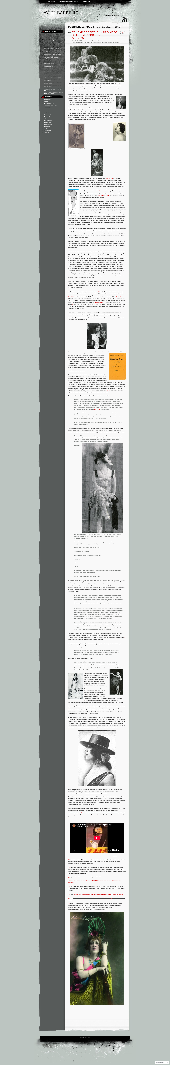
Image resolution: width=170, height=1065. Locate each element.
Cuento (45, 110)
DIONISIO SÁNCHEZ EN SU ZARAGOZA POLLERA (50, 43)
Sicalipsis (46, 128)
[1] (102, 85)
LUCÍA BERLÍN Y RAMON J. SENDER (52, 59)
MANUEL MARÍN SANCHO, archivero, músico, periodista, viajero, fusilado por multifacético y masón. (52, 62)
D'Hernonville (97, 42)
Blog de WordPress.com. (85, 1037)
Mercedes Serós (99, 302)
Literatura (46, 122)
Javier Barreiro (51, 1)
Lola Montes (97, 409)
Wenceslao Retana (103, 195)
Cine (45, 109)
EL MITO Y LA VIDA (48, 68)
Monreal (108, 390)
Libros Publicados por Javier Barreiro (68, 1)
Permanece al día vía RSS (112, 15)
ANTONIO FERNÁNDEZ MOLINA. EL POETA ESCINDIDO (52, 86)
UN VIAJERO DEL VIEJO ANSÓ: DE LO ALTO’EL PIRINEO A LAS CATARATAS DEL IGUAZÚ (53, 89)
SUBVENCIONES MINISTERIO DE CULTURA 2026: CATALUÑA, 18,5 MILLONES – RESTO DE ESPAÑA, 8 (52, 47)
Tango (45, 132)
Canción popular (47, 107)
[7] (72, 304)
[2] (96, 119)
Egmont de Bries (108, 42)
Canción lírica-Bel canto (49, 105)
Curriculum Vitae (86, 1)
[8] (124, 637)
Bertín (92, 42)
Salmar (85, 43)
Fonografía (46, 116)
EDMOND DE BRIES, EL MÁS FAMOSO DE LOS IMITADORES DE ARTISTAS (94, 35)
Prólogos (46, 126)
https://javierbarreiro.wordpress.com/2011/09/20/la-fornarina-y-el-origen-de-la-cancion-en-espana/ (98, 894)
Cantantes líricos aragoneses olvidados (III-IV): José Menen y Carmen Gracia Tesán (53, 40)
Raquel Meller (71, 296)
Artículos (46, 99)
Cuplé (45, 112)
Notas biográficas (48, 124)
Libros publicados (48, 120)
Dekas (102, 42)
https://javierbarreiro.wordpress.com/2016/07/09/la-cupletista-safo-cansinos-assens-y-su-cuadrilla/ (93, 812)
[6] (99, 291)
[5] (95, 232)
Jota (45, 118)
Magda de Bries (79, 43)
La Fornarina (95, 291)
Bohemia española (48, 103)
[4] (108, 195)
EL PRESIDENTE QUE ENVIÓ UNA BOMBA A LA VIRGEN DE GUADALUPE (53, 57)
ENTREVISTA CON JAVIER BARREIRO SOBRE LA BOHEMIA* (53, 66)
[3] (99, 190)
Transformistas (90, 43)
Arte (45, 101)
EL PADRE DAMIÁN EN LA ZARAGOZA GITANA (50, 34)
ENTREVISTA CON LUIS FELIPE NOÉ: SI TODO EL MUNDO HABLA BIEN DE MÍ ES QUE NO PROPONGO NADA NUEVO (53, 76)
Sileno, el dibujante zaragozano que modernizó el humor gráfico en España (52, 54)
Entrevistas (46, 114)
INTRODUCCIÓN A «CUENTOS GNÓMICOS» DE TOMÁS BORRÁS (52, 37)
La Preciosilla (118, 296)
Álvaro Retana (87, 42)
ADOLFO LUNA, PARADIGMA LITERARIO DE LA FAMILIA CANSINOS (53, 93)
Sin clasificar (47, 130)
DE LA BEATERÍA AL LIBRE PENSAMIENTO (53, 73)
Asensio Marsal (79, 42)
